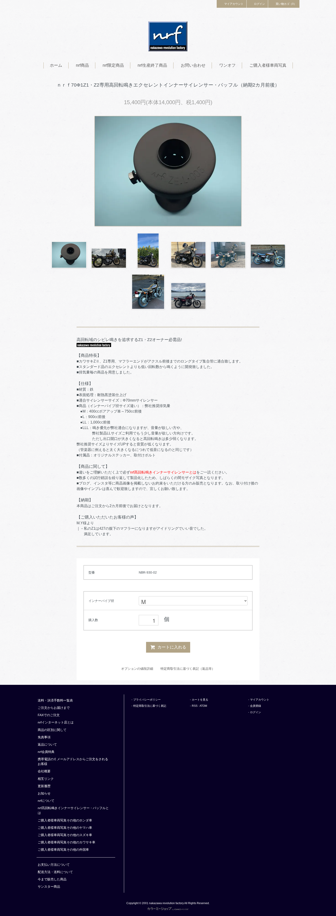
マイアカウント (233, 3)
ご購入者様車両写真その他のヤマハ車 (65, 827)
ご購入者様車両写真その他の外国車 (63, 849)
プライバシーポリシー (147, 699)
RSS (194, 705)
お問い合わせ (193, 65)
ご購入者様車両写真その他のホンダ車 (65, 820)
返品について (47, 744)
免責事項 (44, 737)
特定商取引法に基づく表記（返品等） (187, 668)
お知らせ (44, 793)
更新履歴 (44, 786)
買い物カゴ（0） (286, 3)
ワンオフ (227, 65)
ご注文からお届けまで (54, 708)
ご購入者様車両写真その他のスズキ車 (65, 835)
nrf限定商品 (113, 65)
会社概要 (44, 771)
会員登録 (255, 705)
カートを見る (200, 699)
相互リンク (46, 779)
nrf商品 (82, 65)
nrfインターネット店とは (56, 722)
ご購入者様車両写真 (267, 65)
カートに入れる (171, 647)
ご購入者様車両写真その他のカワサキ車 (66, 842)
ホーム (56, 65)
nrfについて (46, 800)
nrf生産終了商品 (152, 65)
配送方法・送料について (55, 872)
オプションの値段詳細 (137, 668)
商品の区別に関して (52, 730)
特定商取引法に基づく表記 (149, 705)
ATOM (203, 705)
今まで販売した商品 (52, 879)
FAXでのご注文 (49, 715)
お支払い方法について (54, 864)
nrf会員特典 (46, 752)
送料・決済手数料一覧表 (55, 700)
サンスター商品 (49, 886)
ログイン (259, 3)
